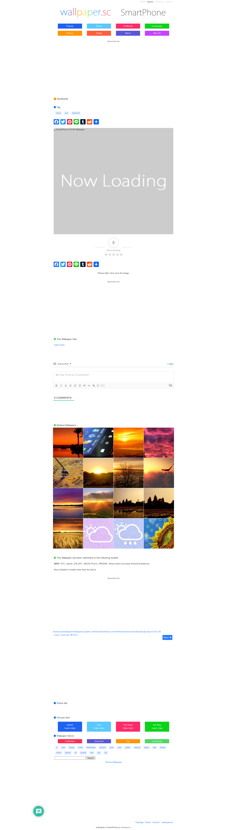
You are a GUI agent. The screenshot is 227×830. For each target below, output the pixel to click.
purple (83, 753)
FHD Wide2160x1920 (128, 726)
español (169, 2)
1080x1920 (59, 345)
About (148, 822)
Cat (128, 741)
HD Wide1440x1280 (157, 726)
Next (166, 637)
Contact (156, 822)
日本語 (142, 2)
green (127, 747)
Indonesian (159, 2)
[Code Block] (89, 386)
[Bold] (56, 386)
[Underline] (65, 386)
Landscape (157, 26)
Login (170, 363)
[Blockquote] (84, 386)
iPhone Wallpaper (114, 762)
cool (119, 747)
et (75, 753)
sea (91, 753)
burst (58, 113)
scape (71, 747)
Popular (69, 26)
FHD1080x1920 (99, 726)
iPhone (70, 33)
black (146, 747)
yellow (68, 753)
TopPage (139, 822)
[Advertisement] (113, 65)
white (58, 753)
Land (80, 747)
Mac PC (157, 33)
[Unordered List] (79, 386)
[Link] (93, 386)
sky (98, 753)
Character (99, 741)
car (106, 753)
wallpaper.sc (167, 822)
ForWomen (128, 26)
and (63, 747)
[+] (103, 385)
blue (112, 747)
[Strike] (70, 386)
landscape (91, 747)
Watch (128, 33)
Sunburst (76, 113)
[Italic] (61, 386)
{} (98, 385)
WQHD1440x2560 (69, 726)
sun (66, 113)
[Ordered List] (75, 386)
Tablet (99, 33)
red (154, 747)
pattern (103, 747)
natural (137, 747)
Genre (99, 26)
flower (162, 747)
